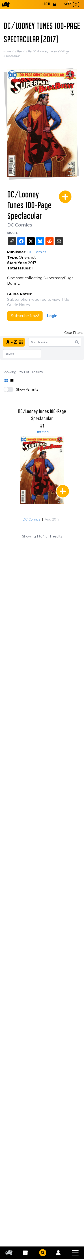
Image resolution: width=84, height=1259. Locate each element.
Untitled (42, 432)
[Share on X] (31, 241)
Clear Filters (73, 333)
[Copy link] (12, 241)
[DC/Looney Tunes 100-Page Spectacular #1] (42, 470)
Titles (20, 51)
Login (52, 316)
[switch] (8, 389)
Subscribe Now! (25, 316)
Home (9, 51)
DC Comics (19, 225)
